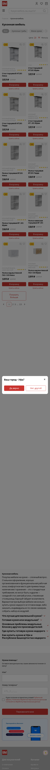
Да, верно (14, 388)
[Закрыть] (44, 379)
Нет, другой (36, 388)
